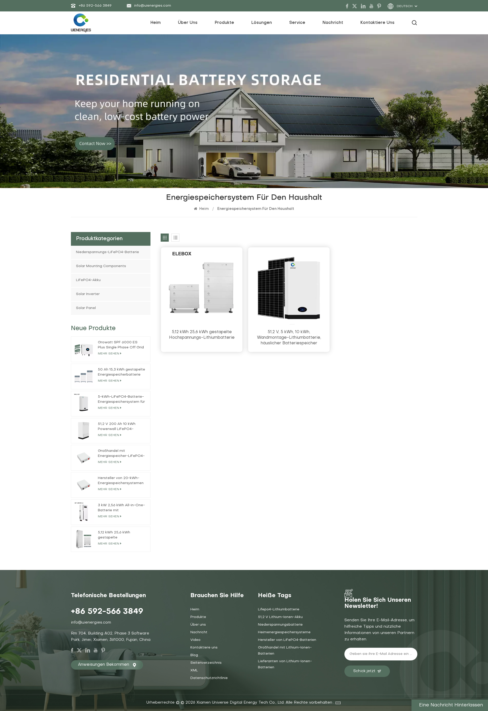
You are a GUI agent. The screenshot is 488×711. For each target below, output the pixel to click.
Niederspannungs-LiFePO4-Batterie (107, 252)
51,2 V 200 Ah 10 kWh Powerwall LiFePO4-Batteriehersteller (116, 427)
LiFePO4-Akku (88, 280)
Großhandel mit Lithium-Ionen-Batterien (285, 650)
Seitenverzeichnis (206, 662)
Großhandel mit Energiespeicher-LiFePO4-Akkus (121, 454)
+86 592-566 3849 (95, 5)
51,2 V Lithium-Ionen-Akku (280, 617)
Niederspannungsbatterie (280, 624)
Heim (155, 23)
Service (297, 23)
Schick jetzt (364, 671)
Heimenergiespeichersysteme (284, 632)
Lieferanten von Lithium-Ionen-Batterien (285, 664)
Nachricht (333, 23)
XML (194, 670)
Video (195, 640)
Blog (194, 655)
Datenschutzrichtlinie (209, 678)
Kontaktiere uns (377, 23)
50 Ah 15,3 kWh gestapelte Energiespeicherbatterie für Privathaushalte (121, 372)
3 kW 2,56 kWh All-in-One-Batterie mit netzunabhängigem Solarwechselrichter (121, 508)
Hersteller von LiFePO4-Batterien (287, 640)
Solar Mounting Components (101, 266)
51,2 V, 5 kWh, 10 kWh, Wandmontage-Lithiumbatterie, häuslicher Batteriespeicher (289, 337)
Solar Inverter (88, 294)
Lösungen (261, 23)
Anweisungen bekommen (103, 665)
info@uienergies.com (152, 5)
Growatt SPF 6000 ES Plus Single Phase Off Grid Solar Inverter (121, 345)
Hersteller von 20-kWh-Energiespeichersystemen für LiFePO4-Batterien (121, 481)
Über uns (187, 23)
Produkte (224, 23)
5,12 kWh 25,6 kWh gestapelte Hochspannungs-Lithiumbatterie (202, 335)
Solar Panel (86, 308)
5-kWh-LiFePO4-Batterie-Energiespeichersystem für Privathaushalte (121, 400)
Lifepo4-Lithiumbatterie (278, 609)
